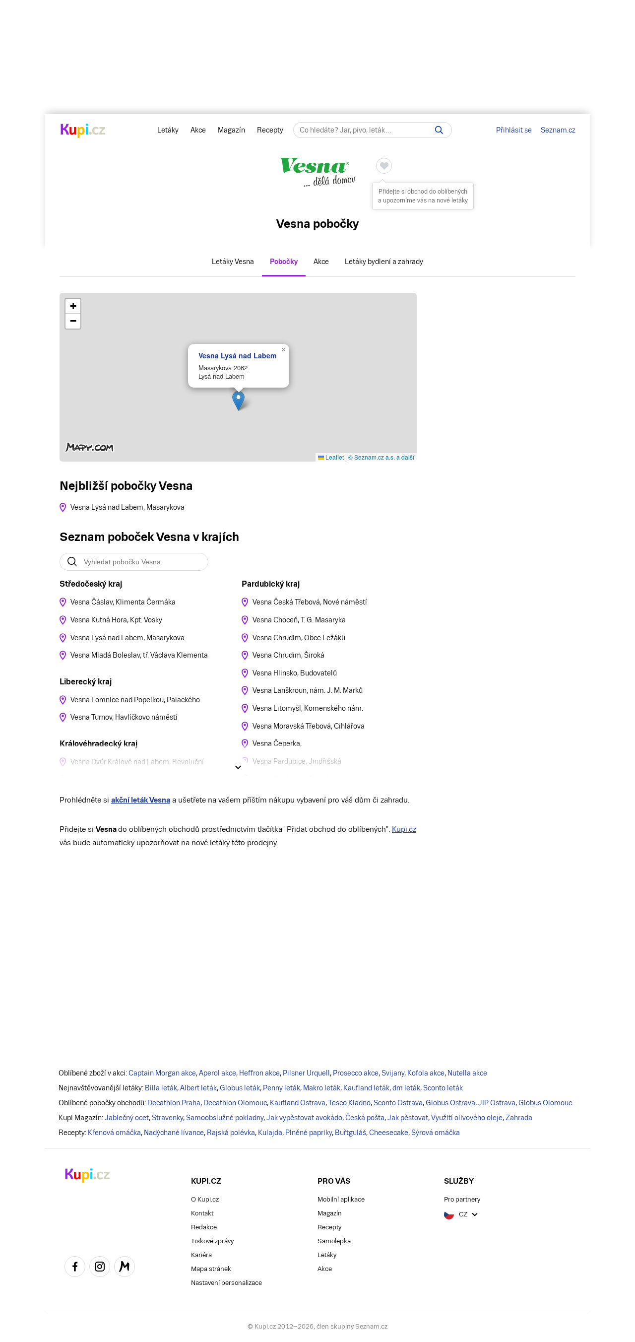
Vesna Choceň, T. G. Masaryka (299, 620)
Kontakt (202, 1213)
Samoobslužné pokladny (224, 1118)
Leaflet (334, 457)
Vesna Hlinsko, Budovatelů (295, 673)
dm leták (406, 1088)
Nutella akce (467, 1073)
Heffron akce (259, 1073)
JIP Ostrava (496, 1103)
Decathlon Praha (173, 1103)
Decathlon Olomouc (235, 1103)
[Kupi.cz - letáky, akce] (83, 131)
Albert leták (198, 1088)
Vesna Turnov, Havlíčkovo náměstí (124, 717)
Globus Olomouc (545, 1103)
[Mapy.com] (124, 1268)
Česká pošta (364, 1118)
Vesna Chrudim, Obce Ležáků (299, 638)
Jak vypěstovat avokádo (304, 1118)
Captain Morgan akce (162, 1073)
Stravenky (167, 1118)
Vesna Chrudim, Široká (288, 655)
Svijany (392, 1073)
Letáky (168, 130)
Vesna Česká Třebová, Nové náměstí (310, 602)
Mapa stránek (211, 1269)
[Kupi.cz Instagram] (99, 1268)
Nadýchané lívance (174, 1133)
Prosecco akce (356, 1073)
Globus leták (240, 1088)
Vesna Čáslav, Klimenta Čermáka (123, 602)
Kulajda (270, 1133)
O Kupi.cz (205, 1199)
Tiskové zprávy (212, 1241)
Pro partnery (462, 1199)
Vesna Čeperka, (277, 743)
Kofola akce (425, 1073)
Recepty (270, 130)
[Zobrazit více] (238, 767)
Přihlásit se (514, 130)
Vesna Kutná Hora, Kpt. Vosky (116, 620)
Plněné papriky (308, 1133)
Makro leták (321, 1088)
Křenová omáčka (114, 1133)
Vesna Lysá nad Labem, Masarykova (127, 507)
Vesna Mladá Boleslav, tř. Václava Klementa (139, 655)
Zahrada (519, 1118)
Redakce (204, 1227)
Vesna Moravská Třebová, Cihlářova (309, 726)
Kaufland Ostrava (297, 1103)
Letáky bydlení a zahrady (384, 262)
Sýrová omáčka (435, 1133)
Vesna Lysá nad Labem (237, 355)
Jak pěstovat (407, 1118)
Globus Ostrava (450, 1103)
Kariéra (201, 1255)
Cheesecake (388, 1133)
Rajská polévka (231, 1133)
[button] (238, 401)
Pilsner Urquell (306, 1073)
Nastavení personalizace (226, 1282)
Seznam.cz (558, 130)
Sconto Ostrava (398, 1103)
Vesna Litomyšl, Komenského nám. (308, 708)
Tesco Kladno (349, 1103)
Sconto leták (443, 1088)
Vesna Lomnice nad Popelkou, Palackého (135, 700)
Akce (198, 130)
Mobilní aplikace (341, 1199)
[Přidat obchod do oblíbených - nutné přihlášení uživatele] (384, 166)
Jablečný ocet (127, 1118)
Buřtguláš (350, 1133)
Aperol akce (217, 1073)
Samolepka (334, 1241)
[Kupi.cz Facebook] (74, 1268)
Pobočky (284, 262)
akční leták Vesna (140, 800)
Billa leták (161, 1088)
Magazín (231, 130)
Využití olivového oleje (467, 1118)
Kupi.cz (404, 829)
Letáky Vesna (233, 262)
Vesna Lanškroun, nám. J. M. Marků (308, 690)
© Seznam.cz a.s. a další (381, 457)
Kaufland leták (366, 1088)
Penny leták (281, 1088)
